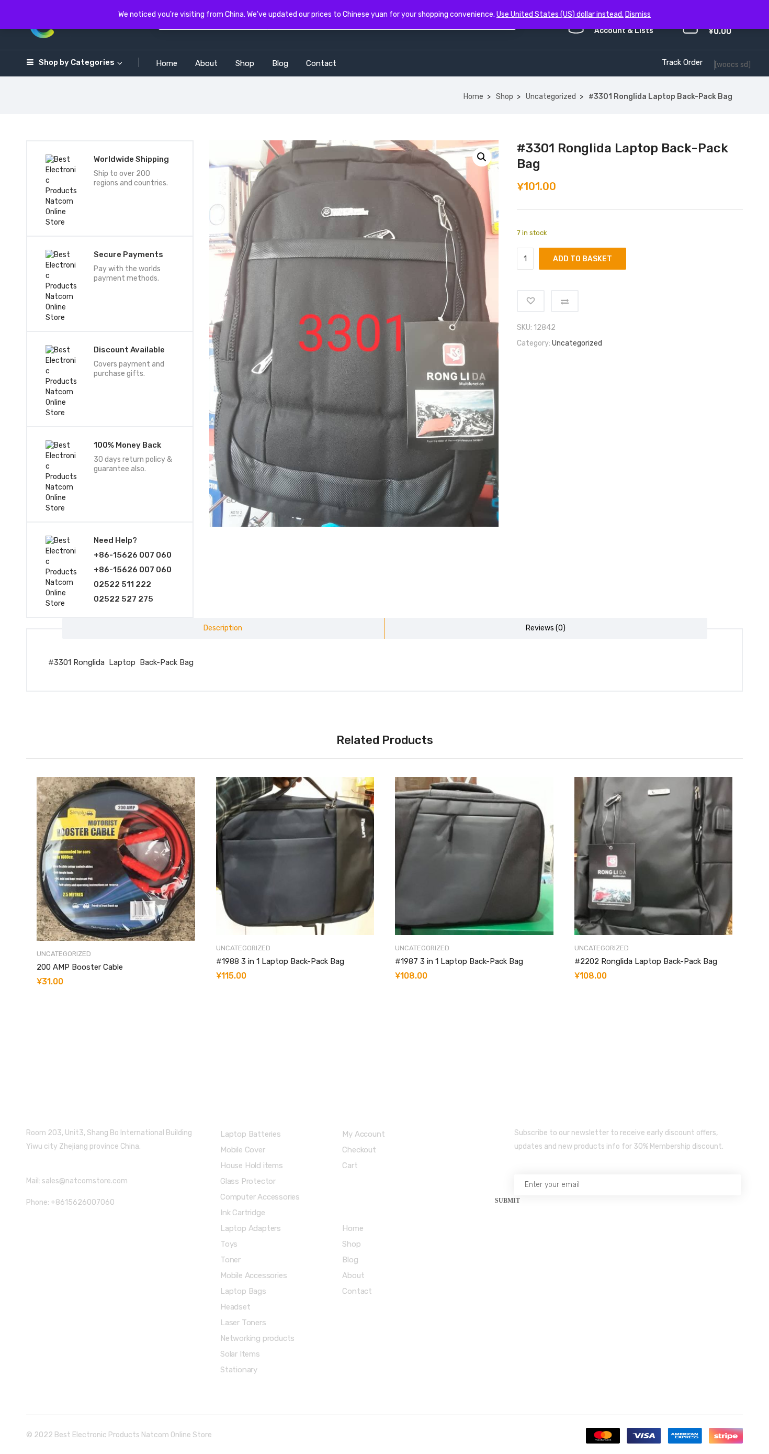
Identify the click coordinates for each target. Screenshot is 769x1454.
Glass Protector (248, 1181)
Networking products (257, 1338)
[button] (481, 157)
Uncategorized (551, 96)
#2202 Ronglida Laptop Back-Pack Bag (645, 961)
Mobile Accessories (253, 1275)
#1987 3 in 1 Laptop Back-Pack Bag (459, 961)
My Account (363, 1134)
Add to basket (582, 258)
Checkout (359, 1150)
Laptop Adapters (250, 1228)
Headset (235, 1307)
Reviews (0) (546, 628)
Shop (244, 63)
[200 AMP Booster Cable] (116, 859)
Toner (230, 1259)
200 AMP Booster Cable (80, 967)
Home (166, 63)
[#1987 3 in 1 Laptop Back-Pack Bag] (474, 856)
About (206, 63)
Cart (349, 1165)
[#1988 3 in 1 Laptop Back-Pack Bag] (295, 856)
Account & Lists (623, 30)
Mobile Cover (242, 1150)
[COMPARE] (565, 301)
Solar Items (240, 1354)
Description (222, 628)
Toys (229, 1244)
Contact (321, 63)
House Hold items (251, 1165)
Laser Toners (243, 1322)
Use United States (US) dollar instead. (560, 14)
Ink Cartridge (242, 1212)
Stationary (238, 1369)
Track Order (682, 62)
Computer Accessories (260, 1197)
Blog (280, 63)
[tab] (223, 628)
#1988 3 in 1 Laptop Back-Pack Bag (280, 961)
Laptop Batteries (250, 1134)
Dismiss (638, 14)
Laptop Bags (243, 1291)
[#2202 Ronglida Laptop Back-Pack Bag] (653, 856)
